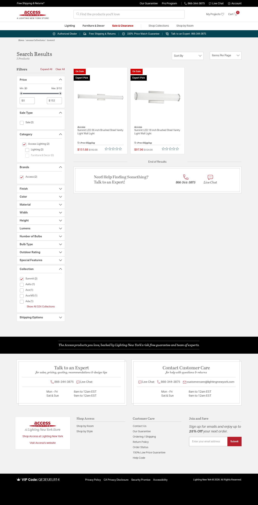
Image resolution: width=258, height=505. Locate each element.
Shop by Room (85, 426)
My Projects (213, 14)
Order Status (140, 447)
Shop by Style (84, 431)
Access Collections (35, 40)
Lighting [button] (70, 26)
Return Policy (141, 442)
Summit (51, 40)
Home (21, 40)
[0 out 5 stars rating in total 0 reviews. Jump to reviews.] (114, 149)
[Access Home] (33, 14)
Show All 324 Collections (41, 306)
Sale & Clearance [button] (122, 26)
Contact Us (139, 426)
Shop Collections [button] (159, 26)
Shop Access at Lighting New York (42, 436)
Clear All (60, 69)
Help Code (139, 458)
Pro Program (169, 3)
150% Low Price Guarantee (149, 452)
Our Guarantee (149, 3)
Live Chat (218, 3)
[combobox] (129, 14)
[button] (235, 3)
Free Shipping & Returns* (30, 3)
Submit (234, 441)
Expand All (46, 69)
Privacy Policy (93, 480)
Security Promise (140, 480)
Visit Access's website (43, 443)
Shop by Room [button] (185, 26)
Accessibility (160, 480)
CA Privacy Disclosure (116, 480)
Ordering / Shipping (144, 436)
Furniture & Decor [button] (94, 26)
